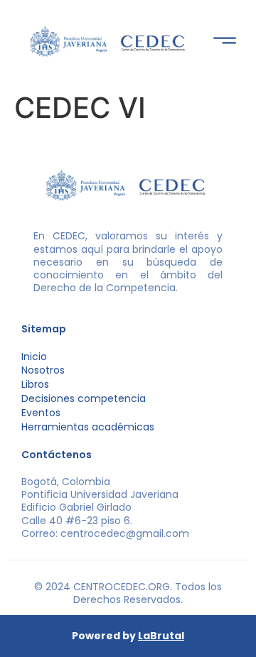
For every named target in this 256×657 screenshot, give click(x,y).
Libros (35, 384)
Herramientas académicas (87, 427)
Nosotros (43, 370)
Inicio (34, 356)
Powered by (128, 636)
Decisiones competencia (83, 398)
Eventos (40, 413)
